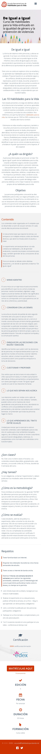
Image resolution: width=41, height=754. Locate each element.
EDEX (12, 646)
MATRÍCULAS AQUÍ (20, 668)
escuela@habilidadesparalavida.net (26, 743)
